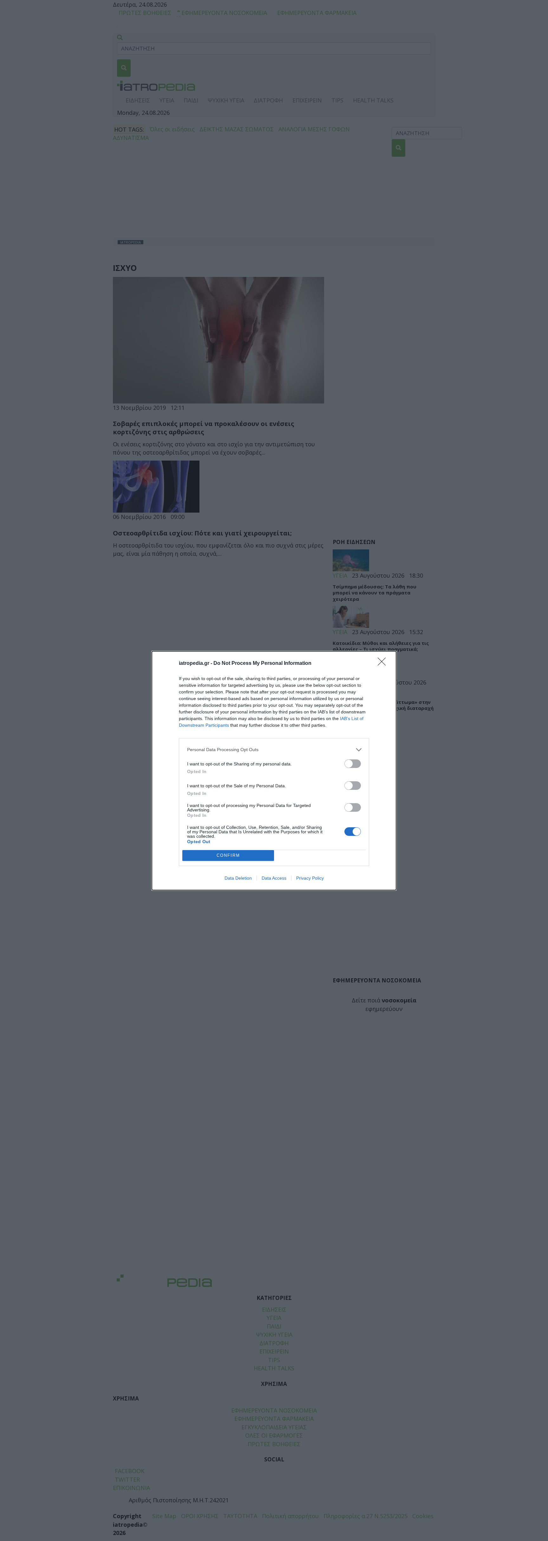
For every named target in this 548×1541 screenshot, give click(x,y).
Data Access (274, 878)
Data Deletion (238, 878)
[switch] (352, 763)
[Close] (384, 664)
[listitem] (274, 749)
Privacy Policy (310, 878)
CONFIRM (228, 855)
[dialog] (274, 770)
